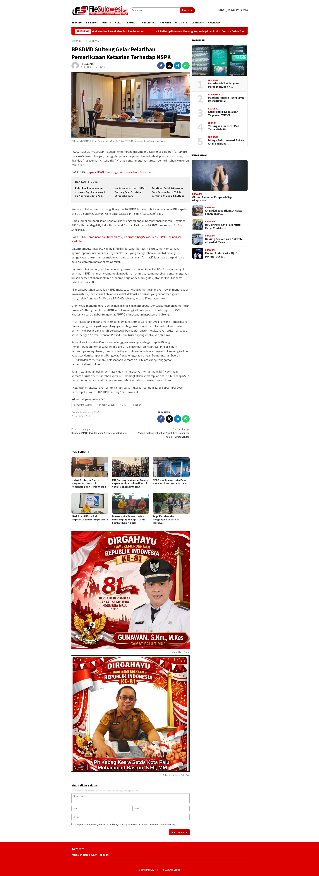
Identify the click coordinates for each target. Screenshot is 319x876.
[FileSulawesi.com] (100, 10)
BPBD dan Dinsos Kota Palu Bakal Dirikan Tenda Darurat (170, 481)
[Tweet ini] (169, 65)
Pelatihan (136, 404)
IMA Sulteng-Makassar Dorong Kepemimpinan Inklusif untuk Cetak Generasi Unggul (170, 31)
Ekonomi (212, 122)
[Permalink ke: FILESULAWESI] (75, 65)
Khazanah (197, 193)
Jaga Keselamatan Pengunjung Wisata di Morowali (166, 519)
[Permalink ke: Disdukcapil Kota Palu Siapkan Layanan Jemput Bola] (89, 503)
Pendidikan (214, 94)
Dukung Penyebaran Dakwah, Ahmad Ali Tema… (224, 240)
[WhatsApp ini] (186, 65)
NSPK (123, 404)
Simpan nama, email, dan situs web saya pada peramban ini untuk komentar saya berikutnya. (126, 824)
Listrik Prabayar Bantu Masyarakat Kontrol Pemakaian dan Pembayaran (88, 483)
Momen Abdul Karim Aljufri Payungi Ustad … (222, 254)
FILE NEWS (213, 80)
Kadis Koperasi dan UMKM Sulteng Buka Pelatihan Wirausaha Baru (130, 192)
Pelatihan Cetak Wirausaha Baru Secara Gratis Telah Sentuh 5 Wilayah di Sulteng (168, 192)
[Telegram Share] (177, 65)
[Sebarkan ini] (161, 65)
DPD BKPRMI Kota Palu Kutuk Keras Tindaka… (223, 226)
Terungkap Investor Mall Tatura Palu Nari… (223, 127)
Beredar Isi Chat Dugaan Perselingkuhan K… (223, 85)
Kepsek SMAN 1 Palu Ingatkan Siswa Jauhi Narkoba (119, 172)
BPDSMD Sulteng (82, 404)
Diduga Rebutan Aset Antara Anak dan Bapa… (226, 142)
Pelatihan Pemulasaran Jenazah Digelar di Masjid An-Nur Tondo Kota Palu (90, 192)
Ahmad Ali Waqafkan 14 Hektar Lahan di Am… (224, 212)
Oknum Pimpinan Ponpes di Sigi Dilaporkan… (212, 198)
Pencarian (187, 10)
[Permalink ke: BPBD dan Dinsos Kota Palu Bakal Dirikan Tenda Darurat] (171, 467)
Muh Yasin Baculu (106, 404)
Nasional (213, 108)
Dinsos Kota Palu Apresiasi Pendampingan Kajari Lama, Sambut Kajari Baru (129, 519)
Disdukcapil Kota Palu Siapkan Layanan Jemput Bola (89, 518)
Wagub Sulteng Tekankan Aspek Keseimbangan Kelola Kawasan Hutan (164, 432)
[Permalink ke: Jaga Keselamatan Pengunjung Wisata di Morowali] (171, 503)
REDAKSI (104, 855)
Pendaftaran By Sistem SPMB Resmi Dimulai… (226, 99)
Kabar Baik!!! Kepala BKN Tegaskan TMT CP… (223, 113)
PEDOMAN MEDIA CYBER (84, 855)
